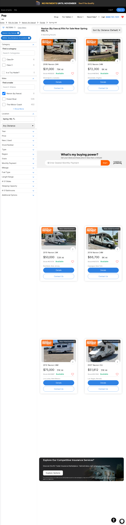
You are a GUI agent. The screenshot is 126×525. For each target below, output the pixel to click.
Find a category (9, 49)
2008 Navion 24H (51, 64)
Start (105, 163)
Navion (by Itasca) (29, 22)
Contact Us (58, 88)
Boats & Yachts (6, 10)
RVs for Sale (13, 22)
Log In (111, 10)
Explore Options (53, 473)
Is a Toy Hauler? (12, 73)
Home (2, 22)
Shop (56, 17)
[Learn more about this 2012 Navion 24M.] (103, 50)
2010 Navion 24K (50, 252)
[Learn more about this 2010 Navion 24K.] (58, 238)
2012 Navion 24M (95, 64)
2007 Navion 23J (95, 365)
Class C (10, 65)
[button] (113, 520)
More (79, 17)
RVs (15, 10)
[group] (10, 33)
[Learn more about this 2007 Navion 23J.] (103, 351)
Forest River (12, 99)
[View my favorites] (122, 17)
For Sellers (66, 17)
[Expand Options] (72, 61)
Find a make (8, 83)
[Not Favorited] (72, 73)
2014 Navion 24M (95, 252)
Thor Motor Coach (14, 104)
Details (59, 82)
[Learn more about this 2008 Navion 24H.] (58, 50)
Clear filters (22, 28)
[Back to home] (4, 17)
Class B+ (10, 59)
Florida (42, 22)
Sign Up (121, 10)
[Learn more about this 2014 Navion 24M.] (103, 238)
